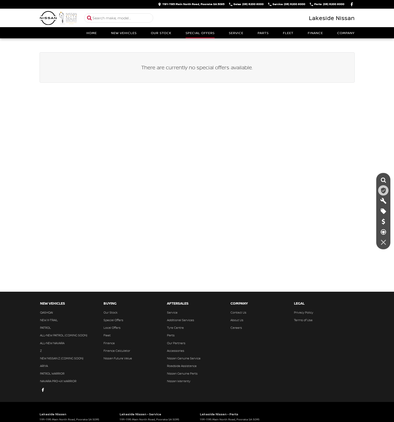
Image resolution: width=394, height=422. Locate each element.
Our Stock (161, 33)
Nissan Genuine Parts (182, 373)
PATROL (45, 328)
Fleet (288, 33)
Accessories (175, 351)
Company (345, 33)
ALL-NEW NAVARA (52, 343)
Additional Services (180, 320)
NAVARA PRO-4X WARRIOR (58, 381)
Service (236, 33)
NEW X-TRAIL (49, 320)
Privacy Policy (303, 312)
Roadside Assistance (182, 366)
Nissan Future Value (118, 358)
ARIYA (44, 366)
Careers (236, 328)
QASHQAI (46, 312)
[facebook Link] (352, 4)
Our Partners (176, 343)
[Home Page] (58, 18)
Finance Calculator (117, 351)
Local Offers (112, 328)
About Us (236, 320)
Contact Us (238, 312)
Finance (315, 33)
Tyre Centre (175, 328)
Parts (263, 33)
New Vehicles (124, 33)
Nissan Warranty (178, 381)
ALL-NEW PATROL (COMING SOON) (63, 335)
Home (91, 33)
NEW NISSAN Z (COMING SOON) (61, 358)
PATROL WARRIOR (52, 373)
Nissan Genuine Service (184, 358)
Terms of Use (303, 320)
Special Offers (200, 33)
